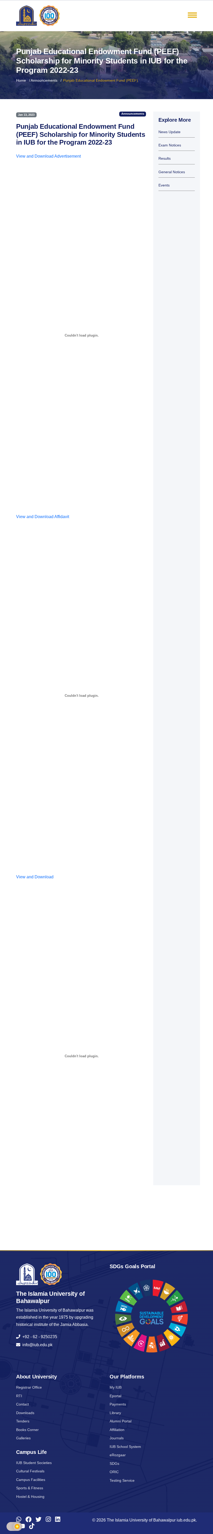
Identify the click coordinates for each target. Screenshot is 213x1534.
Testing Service (122, 1480)
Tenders (22, 1421)
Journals (117, 1438)
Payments (118, 1404)
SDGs (114, 1463)
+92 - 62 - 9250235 (38, 1337)
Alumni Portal (120, 1421)
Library (115, 1413)
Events (164, 185)
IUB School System (125, 1447)
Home (21, 80)
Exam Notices (169, 145)
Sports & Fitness (29, 1488)
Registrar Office (29, 1387)
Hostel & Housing (30, 1496)
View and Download (35, 877)
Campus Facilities (30, 1480)
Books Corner (27, 1430)
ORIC (114, 1472)
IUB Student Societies (34, 1463)
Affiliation (117, 1430)
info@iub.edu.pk (36, 1345)
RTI (19, 1396)
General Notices (171, 172)
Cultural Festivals (30, 1471)
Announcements (44, 80)
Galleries (23, 1438)
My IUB (116, 1387)
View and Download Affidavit (42, 516)
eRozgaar (118, 1455)
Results (164, 158)
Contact (22, 1404)
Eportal (115, 1396)
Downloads (25, 1413)
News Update (169, 132)
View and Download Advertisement (48, 156)
